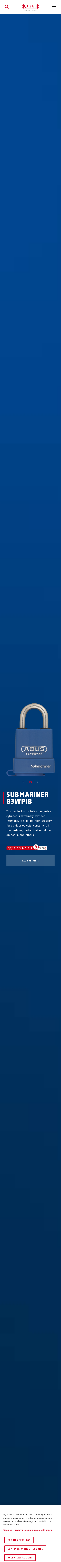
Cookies (7, 1530)
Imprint (49, 1530)
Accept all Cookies (20, 1557)
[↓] (37, 782)
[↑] (24, 782)
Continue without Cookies (25, 1548)
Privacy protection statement (29, 1530)
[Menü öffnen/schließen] (54, 7)
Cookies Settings (19, 1540)
